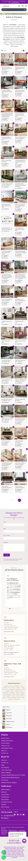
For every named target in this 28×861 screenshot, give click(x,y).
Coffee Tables (7, 847)
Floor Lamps (7, 853)
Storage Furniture (6, 802)
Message (5, 542)
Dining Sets (13, 847)
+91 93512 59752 (9, 631)
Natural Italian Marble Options (10, 777)
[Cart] (22, 6)
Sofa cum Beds (20, 847)
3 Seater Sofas (20, 854)
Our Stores (4, 780)
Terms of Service (13, 560)
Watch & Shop (5, 789)
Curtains (13, 853)
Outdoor (3, 804)
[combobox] (14, 9)
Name (4, 522)
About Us (4, 750)
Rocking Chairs (17, 850)
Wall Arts (15, 857)
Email (4, 528)
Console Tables (7, 856)
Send (6, 555)
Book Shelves (13, 848)
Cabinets (7, 848)
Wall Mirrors (14, 851)
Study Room (5, 799)
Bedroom (4, 792)
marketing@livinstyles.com (11, 652)
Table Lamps (20, 851)
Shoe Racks (22, 856)
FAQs (2, 765)
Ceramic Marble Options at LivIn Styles (13, 775)
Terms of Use (5, 745)
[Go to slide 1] (10, 608)
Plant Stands (10, 850)
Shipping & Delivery (7, 740)
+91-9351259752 (15, 2)
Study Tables (20, 848)
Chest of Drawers (12, 854)
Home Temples (14, 856)
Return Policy (5, 738)
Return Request (6, 772)
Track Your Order (6, 770)
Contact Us (4, 753)
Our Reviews (5, 767)
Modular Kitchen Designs (9, 782)
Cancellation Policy (7, 748)
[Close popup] (25, 833)
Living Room (5, 794)
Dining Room (5, 797)
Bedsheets (18, 853)
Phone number (6, 535)
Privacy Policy (5, 560)
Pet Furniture (5, 807)
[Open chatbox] (24, 841)
